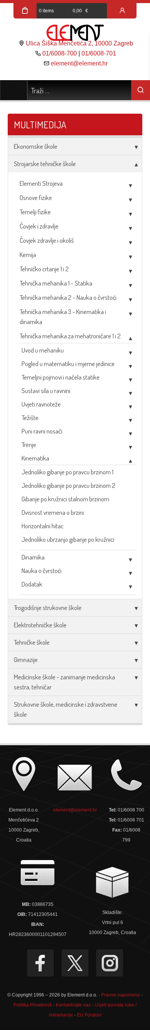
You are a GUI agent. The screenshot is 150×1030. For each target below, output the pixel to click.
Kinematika (35, 458)
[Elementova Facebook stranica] (40, 962)
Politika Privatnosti (32, 1005)
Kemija (28, 254)
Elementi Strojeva (41, 183)
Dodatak (32, 584)
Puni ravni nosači (42, 431)
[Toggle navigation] (13, 90)
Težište (30, 417)
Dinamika (33, 557)
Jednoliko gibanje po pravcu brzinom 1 (67, 472)
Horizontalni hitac (42, 526)
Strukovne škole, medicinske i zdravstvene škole (65, 709)
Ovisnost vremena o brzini (53, 512)
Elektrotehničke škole (40, 625)
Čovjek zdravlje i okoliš (47, 240)
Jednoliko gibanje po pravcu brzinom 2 (68, 485)
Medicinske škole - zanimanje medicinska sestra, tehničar (64, 682)
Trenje (29, 444)
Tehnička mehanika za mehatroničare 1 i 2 (70, 336)
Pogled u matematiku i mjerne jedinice (68, 364)
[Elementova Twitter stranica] (75, 962)
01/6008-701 (99, 53)
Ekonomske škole (35, 146)
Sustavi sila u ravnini (46, 390)
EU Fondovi (89, 1015)
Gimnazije (26, 659)
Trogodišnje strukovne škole (48, 607)
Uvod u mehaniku (43, 350)
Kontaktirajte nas (73, 1005)
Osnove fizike (36, 197)
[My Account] (122, 10)
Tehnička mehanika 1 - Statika (56, 283)
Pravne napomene (120, 995)
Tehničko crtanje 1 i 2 (44, 269)
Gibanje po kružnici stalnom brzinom (65, 499)
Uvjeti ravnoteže (41, 404)
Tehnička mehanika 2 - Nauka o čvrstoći (68, 297)
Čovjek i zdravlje (39, 226)
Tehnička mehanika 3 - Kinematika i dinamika (63, 316)
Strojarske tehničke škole (45, 164)
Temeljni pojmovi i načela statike (61, 377)
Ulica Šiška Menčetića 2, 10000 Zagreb (79, 43)
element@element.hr (79, 63)
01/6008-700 (59, 53)
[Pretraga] (140, 90)
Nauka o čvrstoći (42, 570)
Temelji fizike (35, 212)
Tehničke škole (32, 642)
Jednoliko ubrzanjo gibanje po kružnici (68, 539)
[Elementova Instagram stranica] (109, 962)
